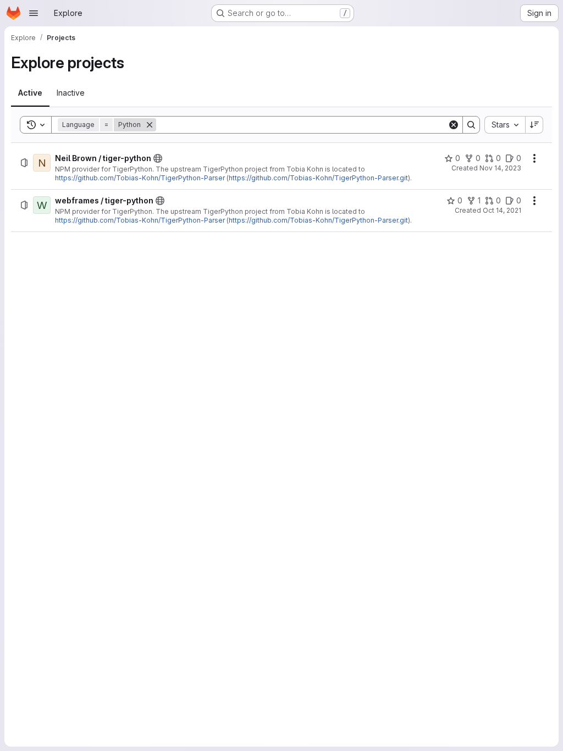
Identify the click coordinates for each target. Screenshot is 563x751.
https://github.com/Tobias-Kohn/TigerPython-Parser (140, 178)
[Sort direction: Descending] (534, 125)
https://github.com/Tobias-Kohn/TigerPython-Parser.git (318, 178)
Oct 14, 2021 (502, 210)
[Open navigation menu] (33, 13)
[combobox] (504, 125)
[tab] (30, 93)
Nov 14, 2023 (500, 168)
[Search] (471, 125)
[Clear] (453, 124)
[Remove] (149, 124)
